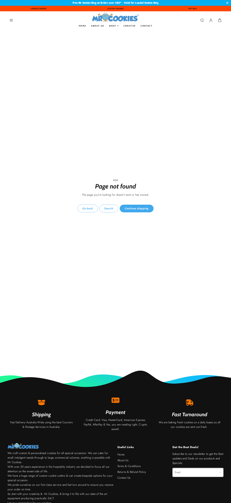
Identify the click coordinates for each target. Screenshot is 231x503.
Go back (87, 208)
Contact (146, 25)
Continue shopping (136, 208)
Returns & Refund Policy (131, 472)
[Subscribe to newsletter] (220, 472)
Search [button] (108, 208)
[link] (211, 20)
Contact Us (123, 478)
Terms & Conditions (129, 466)
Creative (130, 25)
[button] (11, 20)
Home (82, 25)
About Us (97, 25)
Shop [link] (112, 25)
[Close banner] (227, 3)
